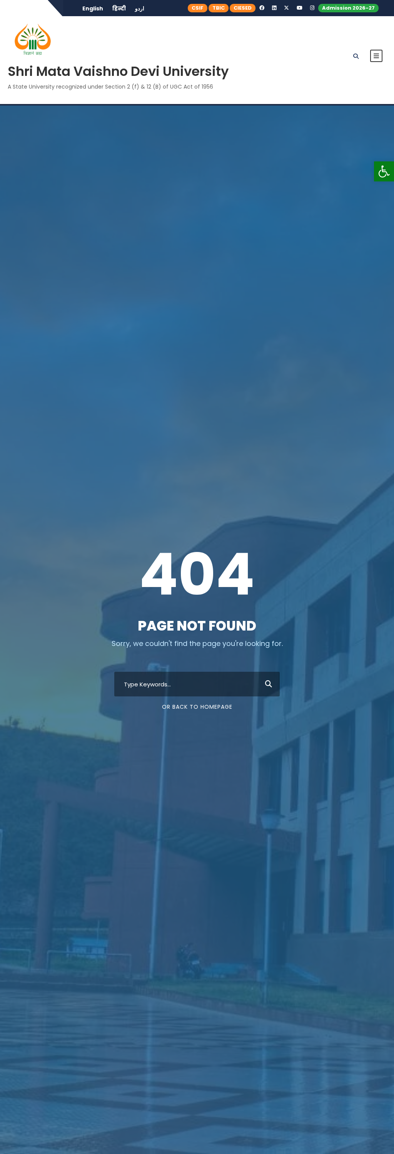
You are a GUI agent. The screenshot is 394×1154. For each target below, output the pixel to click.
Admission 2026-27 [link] (348, 8)
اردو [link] (139, 8)
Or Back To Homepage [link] (197, 707)
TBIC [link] (218, 8)
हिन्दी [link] (119, 8)
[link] (384, 171)
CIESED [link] (243, 8)
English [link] (92, 8)
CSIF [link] (198, 8)
